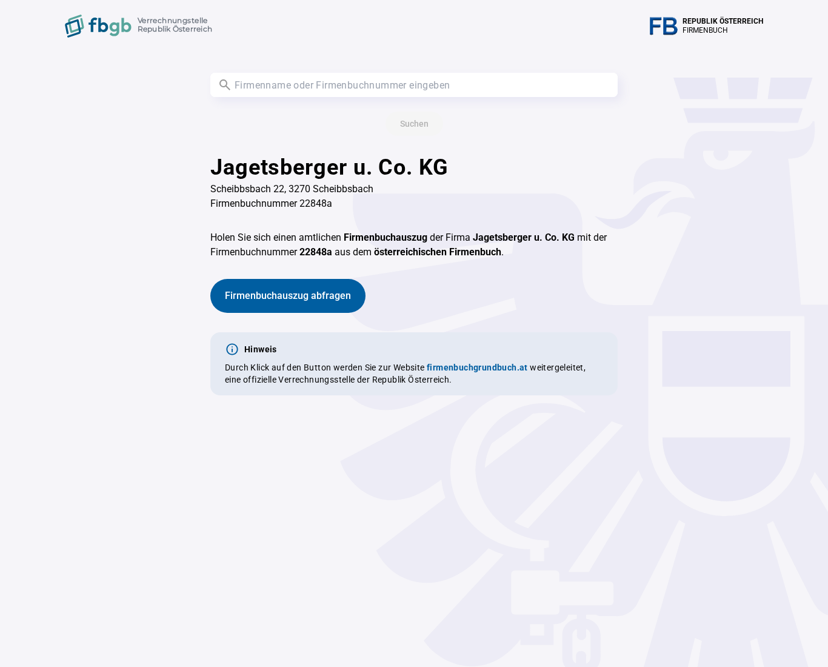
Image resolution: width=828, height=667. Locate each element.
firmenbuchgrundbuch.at (477, 367)
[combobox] (414, 85)
